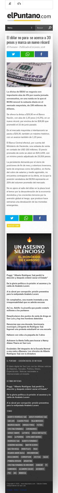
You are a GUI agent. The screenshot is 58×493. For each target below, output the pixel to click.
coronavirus (31, 429)
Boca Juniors (13, 457)
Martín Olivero (32, 445)
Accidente (40, 469)
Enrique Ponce (28, 425)
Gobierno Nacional (15, 445)
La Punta (25, 433)
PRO (9, 473)
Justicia (37, 457)
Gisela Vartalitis (39, 433)
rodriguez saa (13, 441)
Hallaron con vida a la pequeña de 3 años (26, 335)
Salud (45, 457)
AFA (15, 473)
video (10, 437)
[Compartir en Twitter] (13, 56)
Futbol (40, 425)
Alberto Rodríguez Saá (17, 417)
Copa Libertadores (33, 437)
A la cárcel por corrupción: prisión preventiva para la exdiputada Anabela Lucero (28, 292)
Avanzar (39, 465)
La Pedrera (19, 437)
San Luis (11, 421)
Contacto (23, 490)
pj (46, 465)
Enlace (16, 490)
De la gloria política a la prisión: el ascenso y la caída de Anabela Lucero (29, 284)
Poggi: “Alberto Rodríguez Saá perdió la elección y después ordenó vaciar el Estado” (27, 276)
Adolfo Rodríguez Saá (38, 417)
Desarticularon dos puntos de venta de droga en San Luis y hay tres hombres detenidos (29, 317)
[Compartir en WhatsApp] (27, 56)
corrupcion (26, 457)
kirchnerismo (32, 453)
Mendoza (22, 473)
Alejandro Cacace (26, 469)
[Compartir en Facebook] (41, 56)
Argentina (28, 461)
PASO (35, 449)
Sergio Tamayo (13, 433)
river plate (26, 449)
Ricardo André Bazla (16, 453)
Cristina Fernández (15, 429)
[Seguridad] (29, 270)
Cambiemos (12, 469)
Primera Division (14, 461)
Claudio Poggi (23, 421)
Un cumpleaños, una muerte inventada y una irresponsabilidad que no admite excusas (27, 301)
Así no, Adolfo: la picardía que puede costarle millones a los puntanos (28, 309)
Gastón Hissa (13, 449)
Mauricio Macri (14, 425)
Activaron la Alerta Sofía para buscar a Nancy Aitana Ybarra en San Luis (27, 341)
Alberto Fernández (29, 441)
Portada (9, 490)
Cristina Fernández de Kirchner (20, 465)
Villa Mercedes (37, 421)
